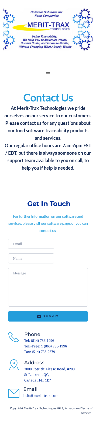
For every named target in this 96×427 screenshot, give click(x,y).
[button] (48, 72)
